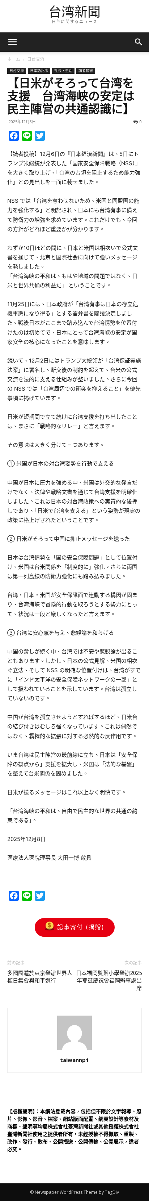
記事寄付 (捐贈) (81, 927)
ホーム (13, 59)
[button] (139, 42)
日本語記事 (39, 70)
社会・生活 (63, 70)
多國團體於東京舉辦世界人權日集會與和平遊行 (39, 977)
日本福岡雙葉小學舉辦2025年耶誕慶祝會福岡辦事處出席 (109, 980)
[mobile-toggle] (12, 42)
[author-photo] (74, 1050)
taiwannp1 (74, 1059)
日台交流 (35, 59)
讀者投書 (85, 70)
